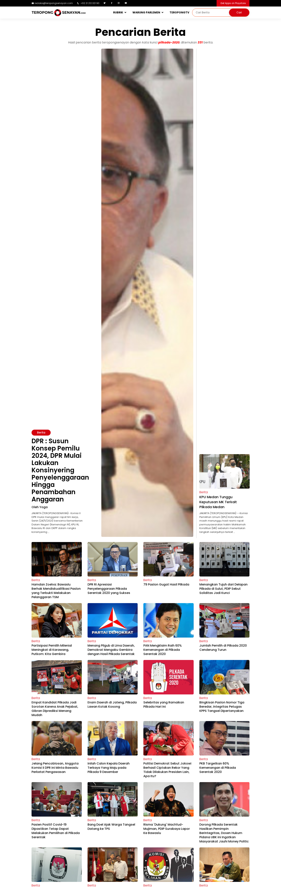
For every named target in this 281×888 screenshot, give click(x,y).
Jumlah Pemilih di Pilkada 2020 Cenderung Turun (223, 647)
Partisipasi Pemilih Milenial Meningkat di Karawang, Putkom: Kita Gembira (52, 649)
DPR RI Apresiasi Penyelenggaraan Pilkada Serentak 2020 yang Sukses (109, 588)
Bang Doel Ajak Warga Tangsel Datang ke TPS (111, 826)
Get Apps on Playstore (233, 3)
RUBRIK (118, 12)
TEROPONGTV (179, 12)
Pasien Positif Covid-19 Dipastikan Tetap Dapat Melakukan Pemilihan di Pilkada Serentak (56, 830)
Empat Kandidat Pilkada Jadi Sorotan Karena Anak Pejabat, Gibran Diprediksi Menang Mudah (55, 708)
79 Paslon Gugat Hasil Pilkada (166, 584)
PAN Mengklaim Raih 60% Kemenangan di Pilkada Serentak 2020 (162, 649)
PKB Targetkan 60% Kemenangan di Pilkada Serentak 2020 (217, 767)
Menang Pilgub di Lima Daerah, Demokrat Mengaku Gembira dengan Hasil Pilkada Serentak (111, 649)
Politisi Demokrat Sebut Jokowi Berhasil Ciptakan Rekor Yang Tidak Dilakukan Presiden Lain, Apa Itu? (167, 769)
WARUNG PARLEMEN (146, 12)
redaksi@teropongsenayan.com (54, 3)
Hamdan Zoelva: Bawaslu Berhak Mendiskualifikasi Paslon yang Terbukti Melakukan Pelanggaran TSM (56, 590)
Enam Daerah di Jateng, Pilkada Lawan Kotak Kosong (112, 704)
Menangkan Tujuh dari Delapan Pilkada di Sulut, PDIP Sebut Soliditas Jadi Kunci (223, 588)
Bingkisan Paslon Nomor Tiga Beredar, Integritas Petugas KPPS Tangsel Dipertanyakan (221, 706)
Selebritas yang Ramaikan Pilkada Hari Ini (163, 704)
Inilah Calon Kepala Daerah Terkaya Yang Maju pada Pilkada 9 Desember (109, 767)
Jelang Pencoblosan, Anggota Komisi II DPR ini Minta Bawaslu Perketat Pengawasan (55, 767)
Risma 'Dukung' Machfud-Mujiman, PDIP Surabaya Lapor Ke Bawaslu (166, 828)
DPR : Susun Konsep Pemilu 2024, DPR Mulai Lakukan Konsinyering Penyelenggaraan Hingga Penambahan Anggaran (60, 470)
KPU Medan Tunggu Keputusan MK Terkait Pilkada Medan (218, 502)
